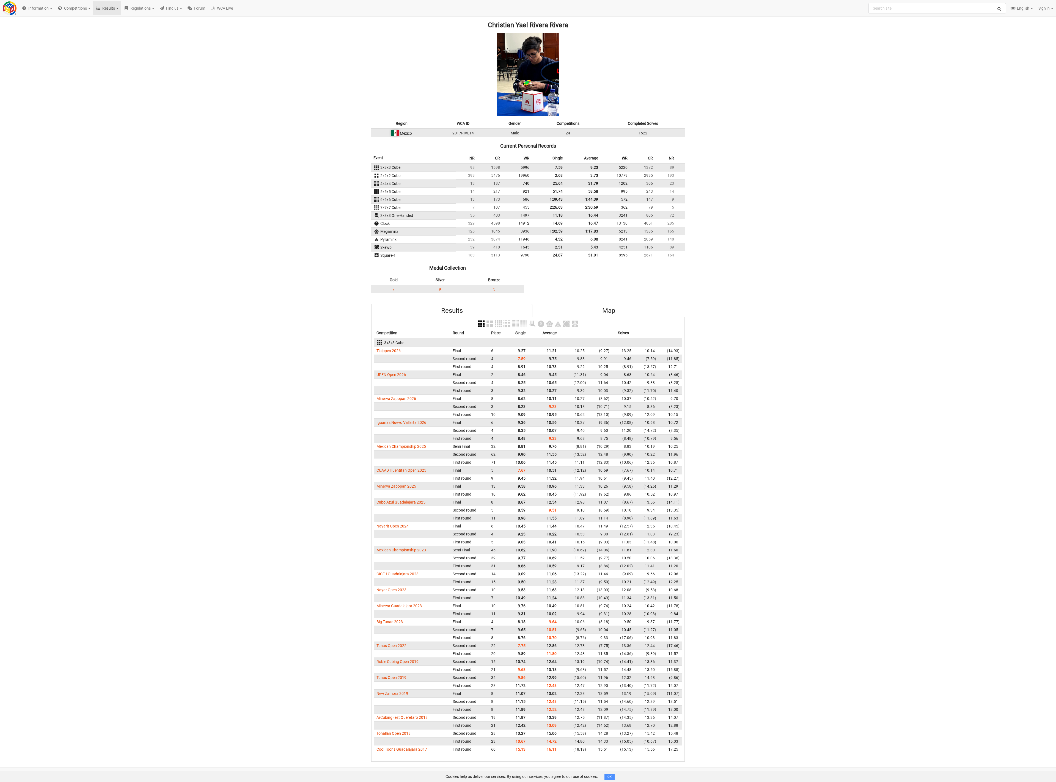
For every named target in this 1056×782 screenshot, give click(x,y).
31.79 (593, 183)
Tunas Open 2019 (391, 677)
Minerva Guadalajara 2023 (399, 606)
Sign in (1044, 8)
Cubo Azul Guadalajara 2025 (400, 502)
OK (609, 777)
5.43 (594, 247)
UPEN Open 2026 (391, 374)
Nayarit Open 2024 (392, 526)
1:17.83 (591, 231)
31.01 (593, 255)
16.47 (593, 223)
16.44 (593, 215)
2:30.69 (591, 207)
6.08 (594, 239)
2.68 (559, 175)
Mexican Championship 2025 (401, 446)
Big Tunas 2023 (389, 622)
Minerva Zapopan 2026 (396, 398)
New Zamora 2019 (392, 693)
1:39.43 (556, 199)
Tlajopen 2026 (388, 351)
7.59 (559, 167)
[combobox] (937, 8)
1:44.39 (591, 199)
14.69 (558, 223)
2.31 (559, 247)
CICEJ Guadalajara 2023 (397, 574)
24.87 (558, 255)
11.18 (558, 215)
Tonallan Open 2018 (393, 733)
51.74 (558, 191)
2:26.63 (556, 207)
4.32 (559, 239)
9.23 (594, 167)
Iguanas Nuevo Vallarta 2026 (401, 422)
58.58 (593, 191)
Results (452, 310)
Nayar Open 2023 (391, 590)
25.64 (558, 183)
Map (608, 310)
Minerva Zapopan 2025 (396, 486)
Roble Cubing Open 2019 (397, 661)
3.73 (594, 175)
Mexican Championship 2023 (401, 550)
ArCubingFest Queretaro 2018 (402, 717)
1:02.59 (556, 231)
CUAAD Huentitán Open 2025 (401, 470)
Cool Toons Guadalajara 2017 (401, 749)
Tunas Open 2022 (391, 645)
